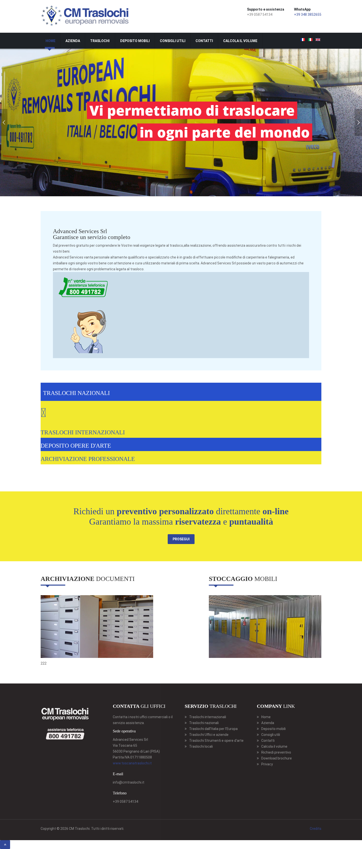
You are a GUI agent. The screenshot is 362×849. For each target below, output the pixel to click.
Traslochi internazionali (207, 717)
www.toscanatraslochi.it (132, 763)
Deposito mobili (135, 41)
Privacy (267, 764)
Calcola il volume (240, 41)
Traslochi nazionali (204, 723)
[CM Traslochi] (86, 15)
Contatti (204, 41)
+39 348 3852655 (307, 14)
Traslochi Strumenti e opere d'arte (216, 741)
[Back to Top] (5, 844)
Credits (315, 829)
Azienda (73, 41)
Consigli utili (172, 41)
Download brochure (276, 758)
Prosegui (181, 539)
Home (50, 41)
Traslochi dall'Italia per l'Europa (213, 729)
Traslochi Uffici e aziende (209, 735)
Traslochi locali (201, 746)
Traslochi (100, 41)
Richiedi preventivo (276, 752)
